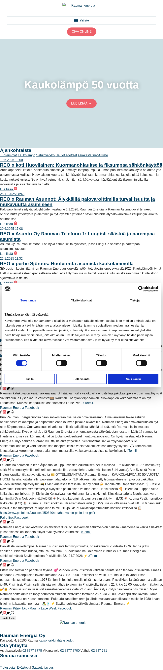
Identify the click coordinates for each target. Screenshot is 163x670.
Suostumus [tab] (28, 300)
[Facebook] (1, 360)
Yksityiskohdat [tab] (81, 300)
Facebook (32, 407)
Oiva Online (82, 31)
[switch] (61, 363)
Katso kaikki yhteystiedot (56, 640)
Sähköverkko (45, 155)
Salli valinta (81, 379)
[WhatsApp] (12, 388)
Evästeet (23, 667)
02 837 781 (99, 650)
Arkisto (103, 155)
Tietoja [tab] (135, 300)
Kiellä (30, 379)
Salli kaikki (133, 379)
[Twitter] (9, 388)
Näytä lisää (8, 618)
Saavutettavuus (43, 667)
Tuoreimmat (8, 155)
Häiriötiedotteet (66, 155)
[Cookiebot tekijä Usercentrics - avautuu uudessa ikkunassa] (141, 289)
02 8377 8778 (32, 650)
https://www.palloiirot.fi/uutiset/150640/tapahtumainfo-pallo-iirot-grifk (47, 512)
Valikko (84, 20)
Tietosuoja (7, 667)
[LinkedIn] (5, 388)
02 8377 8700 (70, 650)
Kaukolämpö (26, 155)
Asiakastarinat (88, 155)
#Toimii (88, 403)
